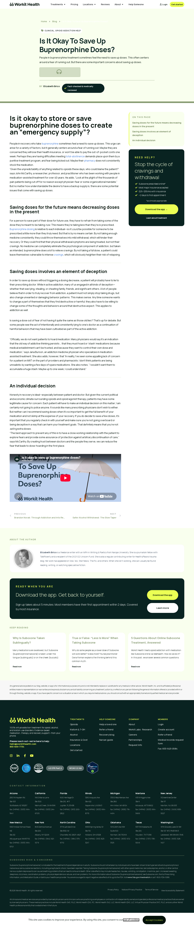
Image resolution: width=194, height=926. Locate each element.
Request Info (135, 745)
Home (44, 21)
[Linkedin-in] (18, 756)
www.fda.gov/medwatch (138, 877)
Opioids (74, 724)
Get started (76, 750)
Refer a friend (106, 729)
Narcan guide (106, 739)
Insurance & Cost (79, 739)
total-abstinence (75, 156)
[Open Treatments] (65, 4)
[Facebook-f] (25, 756)
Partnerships (135, 739)
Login (161, 724)
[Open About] (123, 4)
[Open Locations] (95, 4)
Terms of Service (151, 889)
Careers (133, 734)
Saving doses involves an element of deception (151, 133)
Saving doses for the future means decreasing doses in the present (156, 124)
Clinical (49, 30)
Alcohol (74, 734)
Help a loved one (108, 724)
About (132, 724)
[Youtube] (32, 756)
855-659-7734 (17, 746)
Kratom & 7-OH (77, 729)
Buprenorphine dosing (22, 229)
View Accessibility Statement (172, 890)
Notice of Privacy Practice (132, 889)
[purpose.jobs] (38, 768)
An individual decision (143, 140)
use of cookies (131, 920)
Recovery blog (106, 734)
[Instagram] (11, 756)
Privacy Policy (113, 889)
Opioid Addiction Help (68, 30)
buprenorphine (50, 143)
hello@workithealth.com (23, 743)
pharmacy (89, 160)
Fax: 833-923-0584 (167, 748)
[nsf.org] (14, 768)
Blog (54, 21)
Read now (17, 666)
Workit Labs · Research (140, 729)
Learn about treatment (156, 218)
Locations (75, 745)
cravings (58, 254)
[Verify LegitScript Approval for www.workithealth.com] (92, 773)
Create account (166, 729)
